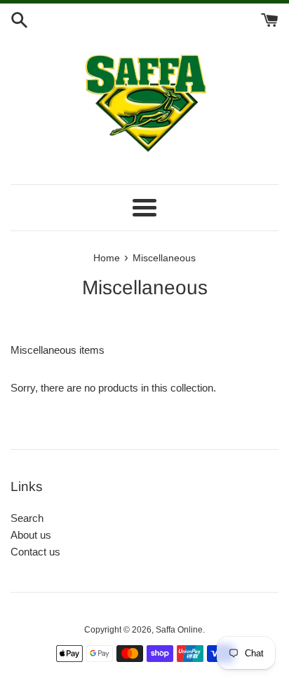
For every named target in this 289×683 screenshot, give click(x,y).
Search (27, 518)
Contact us (35, 552)
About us (31, 535)
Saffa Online (179, 630)
